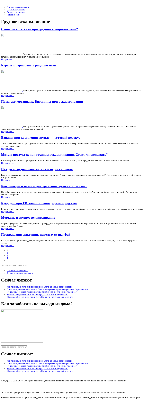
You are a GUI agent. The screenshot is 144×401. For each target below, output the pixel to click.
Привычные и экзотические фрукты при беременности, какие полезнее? (41, 292)
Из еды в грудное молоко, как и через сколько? (37, 169)
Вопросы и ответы (16, 12)
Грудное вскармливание (18, 7)
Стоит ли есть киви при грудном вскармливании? (39, 29)
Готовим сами (13, 15)
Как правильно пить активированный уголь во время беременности (39, 287)
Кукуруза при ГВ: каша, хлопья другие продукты (39, 203)
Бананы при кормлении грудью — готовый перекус (40, 137)
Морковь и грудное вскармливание (28, 217)
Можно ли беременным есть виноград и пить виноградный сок (37, 294)
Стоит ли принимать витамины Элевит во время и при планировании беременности (47, 289)
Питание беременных (17, 270)
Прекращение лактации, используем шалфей (35, 234)
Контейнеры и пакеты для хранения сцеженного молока (44, 186)
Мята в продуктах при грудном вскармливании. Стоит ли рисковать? (54, 154)
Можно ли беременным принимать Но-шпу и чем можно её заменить (40, 297)
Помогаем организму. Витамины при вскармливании (42, 101)
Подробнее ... (7, 59)
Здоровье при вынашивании (20, 273)
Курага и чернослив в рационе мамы (29, 65)
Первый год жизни (16, 9)
